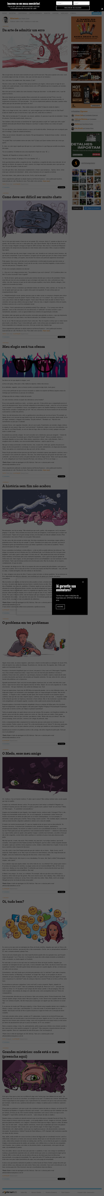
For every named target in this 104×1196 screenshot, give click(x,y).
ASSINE (60, 607)
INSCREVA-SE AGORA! (72, 8)
